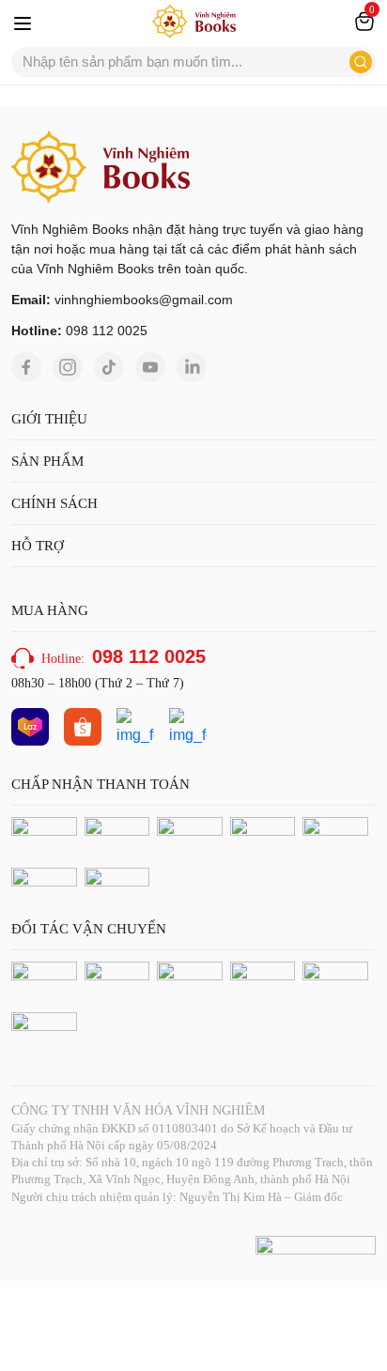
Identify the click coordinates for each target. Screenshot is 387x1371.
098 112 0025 (106, 330)
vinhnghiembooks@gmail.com (143, 299)
